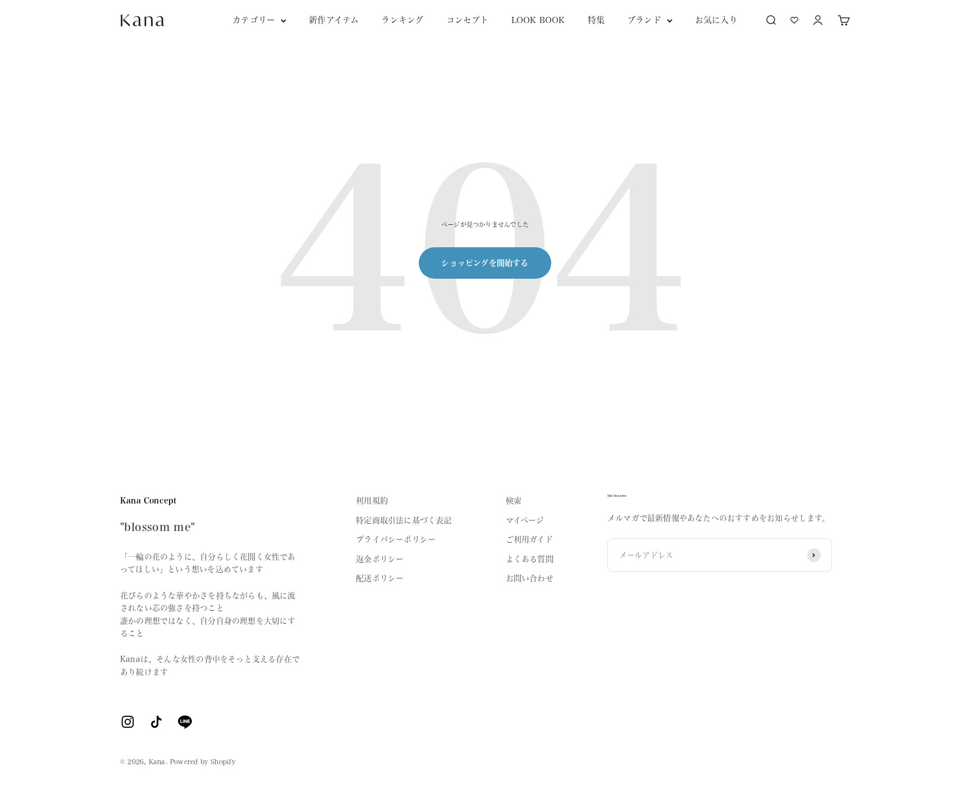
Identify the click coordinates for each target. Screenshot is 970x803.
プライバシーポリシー (396, 539)
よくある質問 (529, 559)
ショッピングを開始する (484, 263)
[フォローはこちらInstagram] (127, 721)
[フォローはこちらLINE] (185, 721)
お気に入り (716, 20)
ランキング (402, 20)
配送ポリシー (380, 578)
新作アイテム (334, 20)
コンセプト (467, 20)
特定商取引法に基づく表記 (404, 520)
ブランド (644, 20)
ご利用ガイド (529, 539)
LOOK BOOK (538, 20)
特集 (596, 20)
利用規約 (372, 501)
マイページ (525, 520)
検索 (513, 501)
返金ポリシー (380, 559)
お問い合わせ (529, 578)
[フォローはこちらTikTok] (156, 721)
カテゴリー (253, 20)
